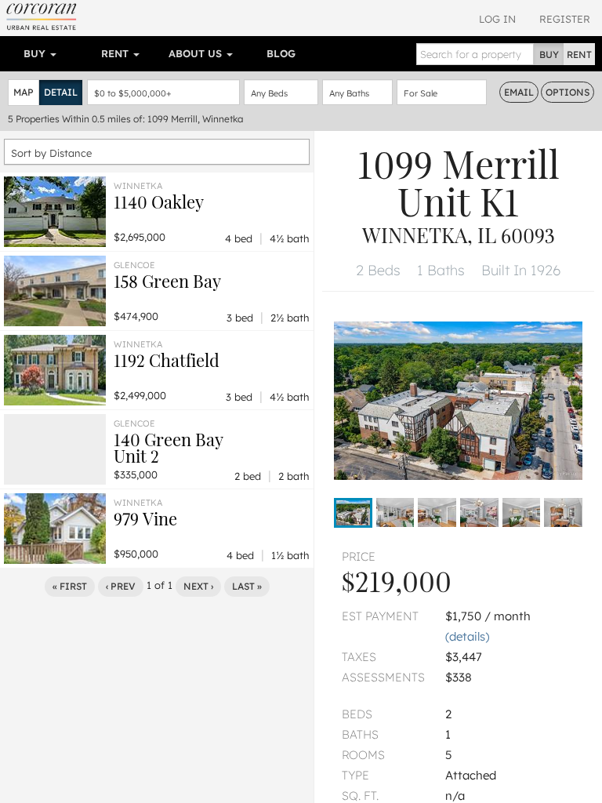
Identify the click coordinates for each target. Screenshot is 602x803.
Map (23, 92)
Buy (36, 53)
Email (519, 92)
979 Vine (145, 518)
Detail (61, 92)
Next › (198, 586)
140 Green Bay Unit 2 (168, 447)
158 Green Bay (167, 280)
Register (564, 19)
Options (567, 92)
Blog (281, 53)
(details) (467, 636)
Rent (116, 53)
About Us (197, 53)
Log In (497, 19)
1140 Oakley (159, 201)
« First (70, 586)
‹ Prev (121, 586)
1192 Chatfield (166, 360)
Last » (247, 586)
